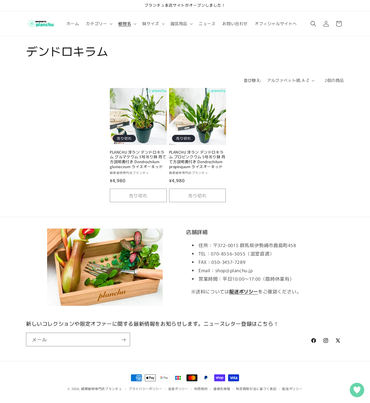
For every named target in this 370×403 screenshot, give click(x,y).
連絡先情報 (221, 388)
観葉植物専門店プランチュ (101, 388)
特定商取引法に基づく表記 (256, 388)
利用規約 (201, 388)
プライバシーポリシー (145, 388)
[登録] (123, 340)
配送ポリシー (292, 388)
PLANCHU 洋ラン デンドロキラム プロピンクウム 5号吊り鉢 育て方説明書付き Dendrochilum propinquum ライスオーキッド (197, 160)
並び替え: (252, 80)
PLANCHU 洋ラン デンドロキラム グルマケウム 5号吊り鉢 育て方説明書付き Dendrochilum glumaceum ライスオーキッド (138, 160)
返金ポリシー (178, 388)
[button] (98, 23)
